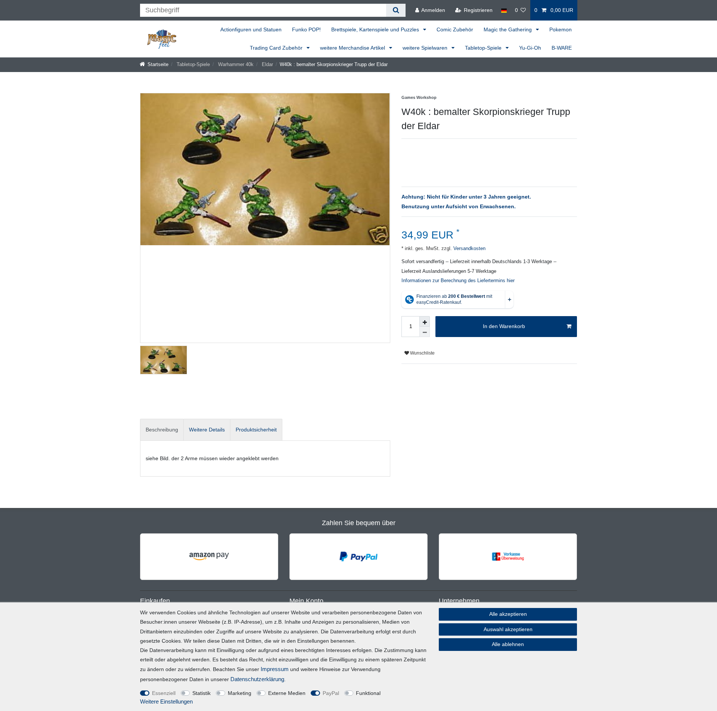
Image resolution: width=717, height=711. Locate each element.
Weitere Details (207, 430)
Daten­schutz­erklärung (257, 679)
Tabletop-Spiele (484, 48)
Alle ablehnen (508, 644)
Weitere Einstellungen (166, 701)
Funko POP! (306, 29)
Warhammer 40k (235, 64)
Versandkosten (468, 248)
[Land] (503, 10)
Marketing (239, 693)
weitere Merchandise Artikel (353, 48)
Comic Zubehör (455, 29)
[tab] (162, 430)
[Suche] (395, 10)
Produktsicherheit (256, 430)
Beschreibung (162, 430)
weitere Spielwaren (426, 48)
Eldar (266, 64)
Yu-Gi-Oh (530, 48)
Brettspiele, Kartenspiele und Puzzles (375, 29)
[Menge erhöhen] (424, 321)
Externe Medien (286, 693)
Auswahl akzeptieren (508, 629)
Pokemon (560, 29)
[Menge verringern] (424, 332)
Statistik (201, 693)
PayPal (331, 693)
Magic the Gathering (508, 29)
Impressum (275, 669)
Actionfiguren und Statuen (251, 29)
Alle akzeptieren (508, 614)
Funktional (368, 693)
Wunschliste (422, 353)
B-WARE (562, 48)
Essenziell (164, 693)
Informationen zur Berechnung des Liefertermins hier (458, 280)
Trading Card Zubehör (277, 48)
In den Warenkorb (504, 326)
